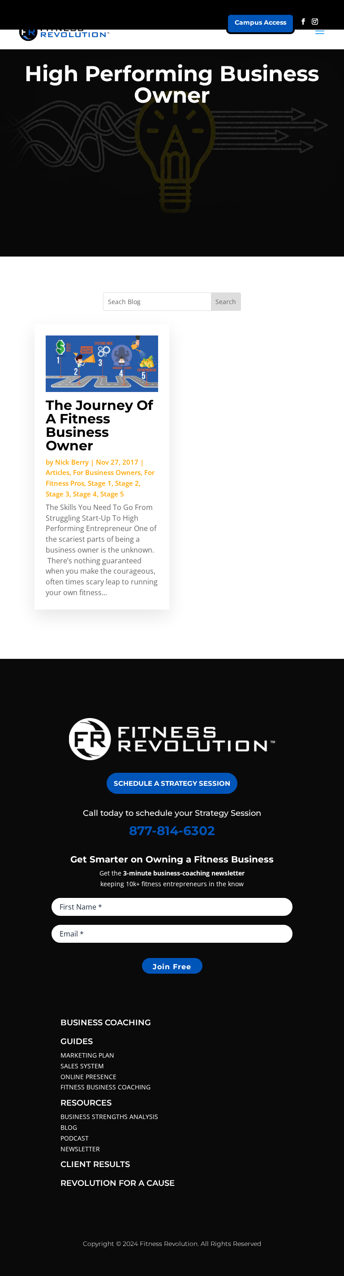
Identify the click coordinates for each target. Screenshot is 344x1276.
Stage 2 (127, 483)
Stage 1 (100, 483)
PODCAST (74, 1138)
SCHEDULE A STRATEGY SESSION (172, 783)
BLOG (68, 1127)
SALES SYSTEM (82, 1066)
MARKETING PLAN (87, 1055)
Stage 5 (112, 493)
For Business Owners (107, 472)
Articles (57, 472)
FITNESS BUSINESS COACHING (105, 1087)
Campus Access (260, 22)
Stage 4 (85, 493)
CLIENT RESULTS (95, 1164)
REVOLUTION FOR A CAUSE (117, 1183)
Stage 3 (57, 493)
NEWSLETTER (80, 1149)
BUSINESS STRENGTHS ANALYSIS (109, 1116)
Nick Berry (72, 461)
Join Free (172, 966)
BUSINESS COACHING (105, 1023)
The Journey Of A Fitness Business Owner (99, 425)
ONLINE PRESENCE (88, 1076)
